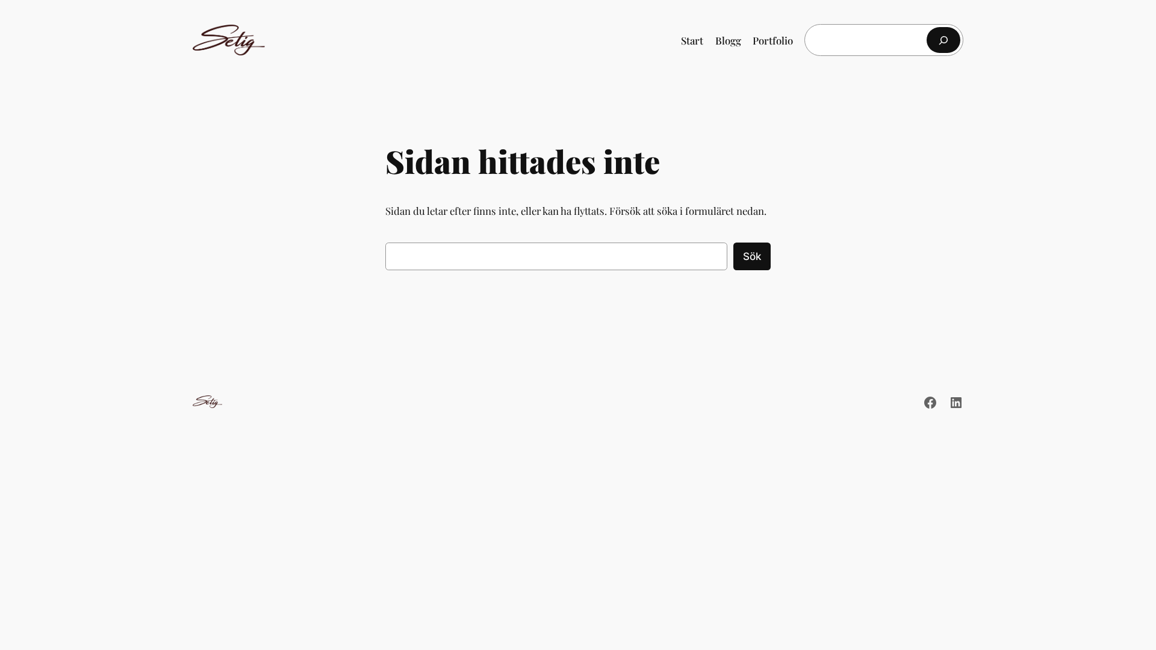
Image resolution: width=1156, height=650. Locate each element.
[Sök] (943, 40)
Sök (752, 256)
